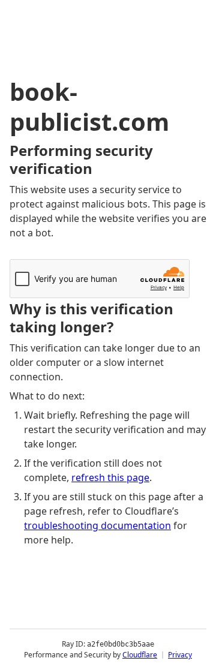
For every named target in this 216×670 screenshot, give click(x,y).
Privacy (180, 655)
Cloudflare (139, 655)
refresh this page (110, 477)
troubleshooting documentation (97, 525)
